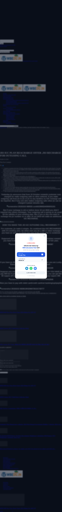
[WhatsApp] (31, 268)
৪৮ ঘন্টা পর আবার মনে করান (31, 272)
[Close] (44, 236)
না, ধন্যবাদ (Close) (31, 275)
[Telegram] (26, 268)
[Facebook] (35, 268)
